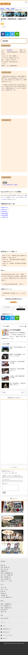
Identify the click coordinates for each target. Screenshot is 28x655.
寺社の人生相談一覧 (5, 579)
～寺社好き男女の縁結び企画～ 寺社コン (13, 284)
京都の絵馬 (4, 211)
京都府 (7, 8)
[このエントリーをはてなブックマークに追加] (7, 34)
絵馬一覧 (3, 591)
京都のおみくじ (5, 209)
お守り (4, 26)
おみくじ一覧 (4, 589)
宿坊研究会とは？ (7, 629)
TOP (3, 8)
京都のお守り (4, 207)
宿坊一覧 (3, 565)
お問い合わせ (6, 632)
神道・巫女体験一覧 (5, 577)
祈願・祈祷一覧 (4, 618)
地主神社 (9, 50)
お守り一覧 (3, 587)
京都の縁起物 (4, 213)
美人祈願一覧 (4, 609)
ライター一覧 (23, 326)
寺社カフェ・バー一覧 (6, 581)
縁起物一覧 (3, 593)
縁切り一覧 (3, 611)
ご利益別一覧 (4, 217)
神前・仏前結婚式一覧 (6, 607)
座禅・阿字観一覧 (5, 567)
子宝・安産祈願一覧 (5, 605)
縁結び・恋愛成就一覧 (6, 604)
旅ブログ (5, 638)
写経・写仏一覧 (4, 569)
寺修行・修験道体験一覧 (7, 573)
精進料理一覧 (4, 571)
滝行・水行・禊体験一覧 (7, 575)
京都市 (12, 8)
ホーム (4, 625)
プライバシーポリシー (8, 635)
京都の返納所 (4, 215)
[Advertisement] (14, 103)
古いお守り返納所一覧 (6, 597)
